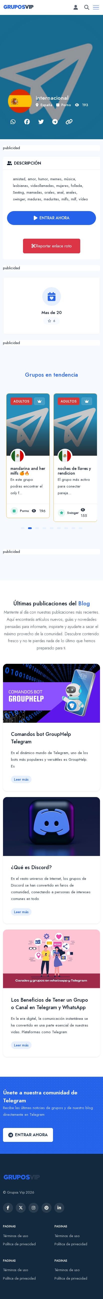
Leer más (21, 779)
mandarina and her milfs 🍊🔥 (27, 471)
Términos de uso (15, 1235)
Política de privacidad (19, 1244)
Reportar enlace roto (54, 246)
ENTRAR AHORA (55, 218)
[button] (22, 528)
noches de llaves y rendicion (74, 471)
